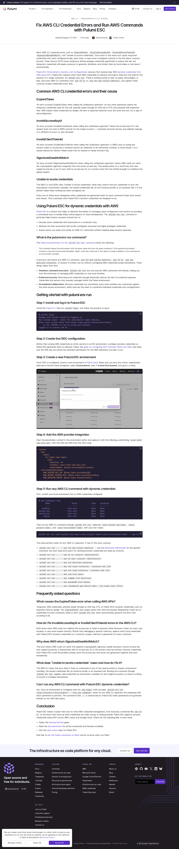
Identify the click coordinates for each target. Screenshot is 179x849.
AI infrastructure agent (61, 784)
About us (112, 769)
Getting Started (56, 722)
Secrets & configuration (61, 777)
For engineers (47, 9)
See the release (106, 2)
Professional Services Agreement (98, 843)
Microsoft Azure (89, 773)
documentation (55, 726)
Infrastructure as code (61, 773)
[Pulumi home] (10, 8)
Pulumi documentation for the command (68, 243)
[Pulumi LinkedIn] (155, 768)
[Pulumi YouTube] (146, 768)
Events (38, 788)
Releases (39, 792)
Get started (170, 9)
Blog (95, 9)
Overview (56, 769)
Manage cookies (15, 843)
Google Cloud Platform (91, 777)
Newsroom (113, 780)
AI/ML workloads (89, 788)
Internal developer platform (63, 788)
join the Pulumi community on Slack (63, 735)
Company (112, 9)
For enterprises (65, 9)
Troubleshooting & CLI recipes (94, 18)
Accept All (59, 843)
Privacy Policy (79, 843)
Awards (112, 784)
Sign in (158, 9)
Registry (87, 9)
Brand (111, 792)
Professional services (44, 817)
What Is (74, 18)
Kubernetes (87, 780)
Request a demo (42, 821)
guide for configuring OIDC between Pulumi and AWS (107, 347)
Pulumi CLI (50, 308)
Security (112, 788)
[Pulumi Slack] (136, 768)
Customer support (42, 813)
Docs (79, 9)
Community (39, 796)
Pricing (102, 9)
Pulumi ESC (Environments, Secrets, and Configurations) (61, 72)
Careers (112, 777)
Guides (38, 784)
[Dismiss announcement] (174, 2)
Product (32, 9)
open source (52, 730)
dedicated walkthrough (115, 548)
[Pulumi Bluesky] (160, 768)
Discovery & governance (62, 780)
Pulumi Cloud (92, 362)
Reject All (37, 843)
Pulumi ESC (41, 211)
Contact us (147, 9)
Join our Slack (41, 809)
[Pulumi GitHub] (141, 768)
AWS (84, 769)
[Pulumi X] (151, 768)
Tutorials (38, 780)
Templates (39, 777)
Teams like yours (89, 792)
